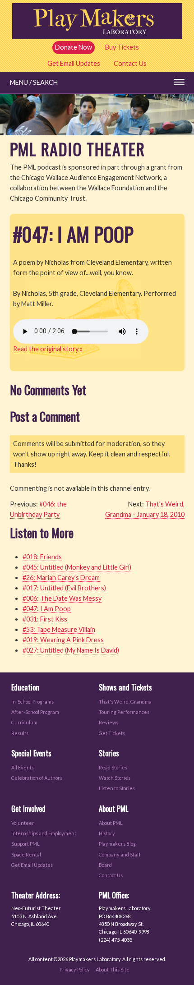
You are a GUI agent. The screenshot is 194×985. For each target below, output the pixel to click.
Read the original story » (48, 349)
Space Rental (26, 854)
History (107, 833)
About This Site (112, 969)
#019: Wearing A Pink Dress (63, 640)
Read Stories (113, 767)
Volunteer (22, 823)
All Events (22, 767)
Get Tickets (112, 733)
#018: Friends (42, 557)
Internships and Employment (43, 833)
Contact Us (130, 63)
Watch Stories (114, 778)
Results (19, 733)
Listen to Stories (117, 788)
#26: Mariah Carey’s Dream (61, 577)
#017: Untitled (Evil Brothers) (64, 588)
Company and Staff (120, 854)
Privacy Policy (75, 969)
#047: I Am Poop (47, 608)
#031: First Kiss (45, 619)
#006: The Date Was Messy (62, 598)
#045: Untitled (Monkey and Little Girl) (77, 567)
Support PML (25, 844)
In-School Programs (32, 701)
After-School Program (35, 712)
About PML (111, 823)
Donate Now (73, 47)
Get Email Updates (73, 63)
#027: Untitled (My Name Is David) (71, 650)
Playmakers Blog (117, 844)
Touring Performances (124, 712)
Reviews (108, 722)
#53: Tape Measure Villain (59, 629)
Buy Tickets (122, 47)
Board (105, 865)
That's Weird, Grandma (125, 701)
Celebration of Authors (36, 778)
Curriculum (24, 722)
